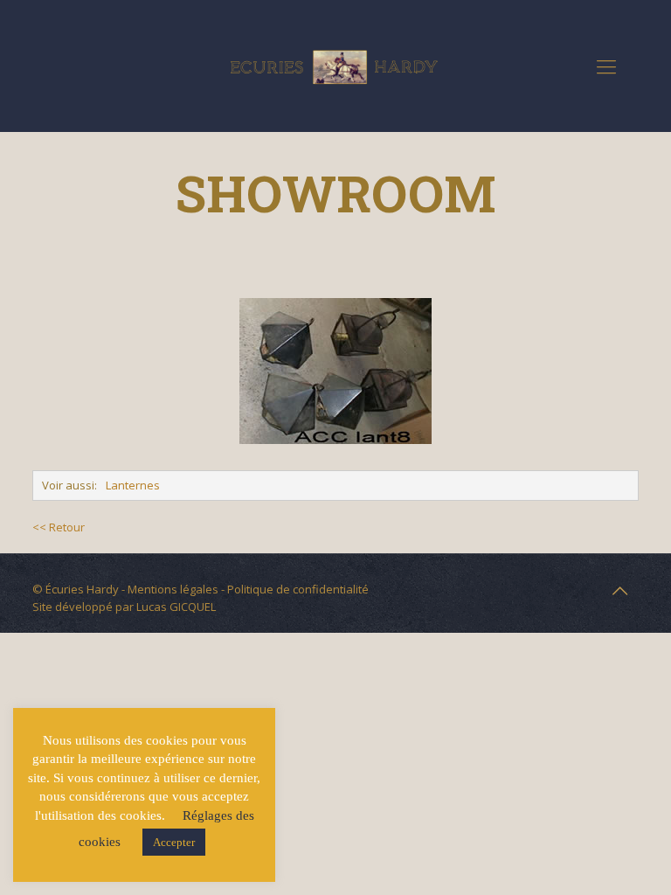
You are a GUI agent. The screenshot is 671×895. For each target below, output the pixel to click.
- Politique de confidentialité (293, 589)
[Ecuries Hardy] (335, 65)
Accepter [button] (174, 842)
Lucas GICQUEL (176, 606)
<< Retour (58, 527)
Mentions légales (173, 589)
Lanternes (133, 485)
